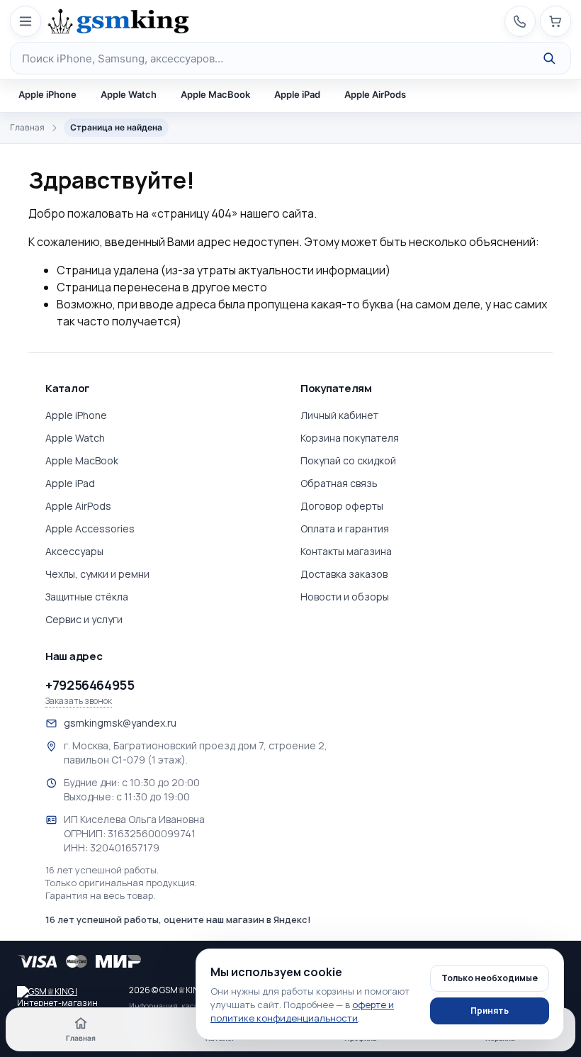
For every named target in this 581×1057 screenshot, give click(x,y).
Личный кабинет (339, 415)
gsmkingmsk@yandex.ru (120, 722)
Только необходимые (489, 978)
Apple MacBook (215, 94)
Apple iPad (297, 94)
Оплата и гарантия (344, 528)
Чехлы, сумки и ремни (97, 574)
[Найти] (549, 58)
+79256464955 (90, 684)
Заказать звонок (78, 701)
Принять (489, 1011)
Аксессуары (74, 551)
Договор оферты (341, 506)
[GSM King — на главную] (118, 21)
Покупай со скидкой (348, 460)
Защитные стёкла (86, 596)
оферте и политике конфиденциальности (302, 1011)
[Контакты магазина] (520, 21)
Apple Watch (129, 94)
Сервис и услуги (84, 619)
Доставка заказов (344, 574)
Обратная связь (339, 483)
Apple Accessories (90, 528)
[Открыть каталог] (25, 21)
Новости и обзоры (344, 596)
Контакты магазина (346, 551)
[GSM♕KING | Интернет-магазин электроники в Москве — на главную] (66, 996)
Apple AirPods (375, 94)
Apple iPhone (47, 94)
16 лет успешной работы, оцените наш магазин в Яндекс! (178, 919)
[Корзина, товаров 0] (555, 21)
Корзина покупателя (349, 437)
